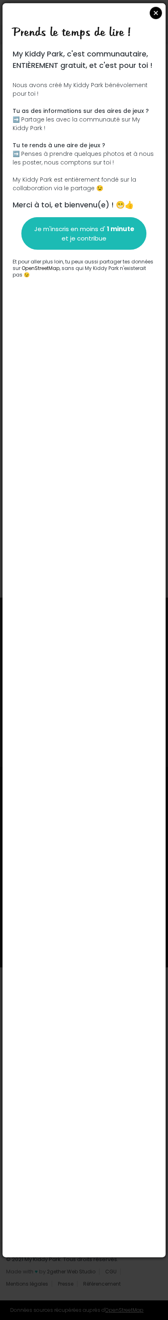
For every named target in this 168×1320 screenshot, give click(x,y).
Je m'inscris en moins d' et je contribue (84, 234)
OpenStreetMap (41, 268)
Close (156, 13)
